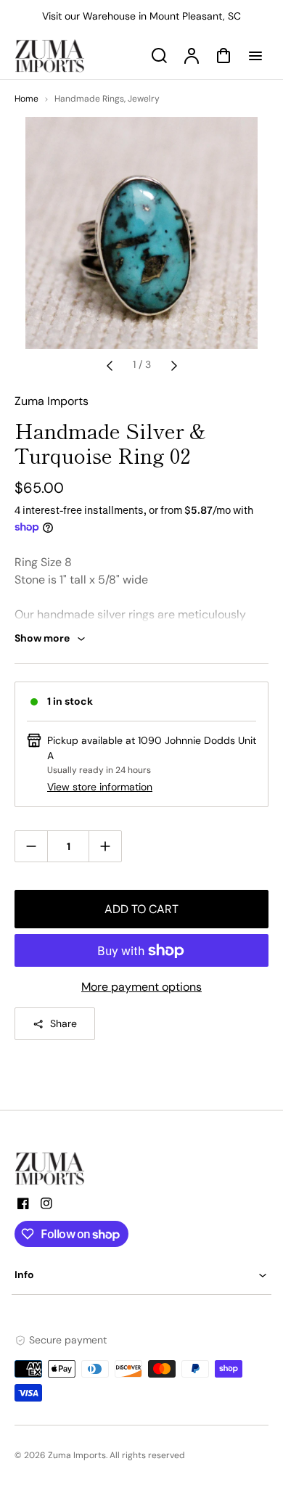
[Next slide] (174, 365)
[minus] (31, 846)
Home (26, 99)
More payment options (141, 986)
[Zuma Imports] (87, 1168)
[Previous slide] (110, 365)
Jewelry (144, 99)
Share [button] (63, 1023)
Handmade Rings (89, 99)
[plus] (105, 846)
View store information (99, 786)
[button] (141, 1275)
